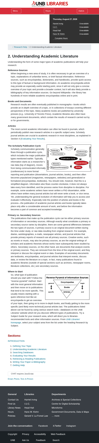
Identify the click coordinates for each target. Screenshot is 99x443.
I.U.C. (55, 27)
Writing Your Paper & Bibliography (29, 362)
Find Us (11, 403)
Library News (14, 407)
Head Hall (57, 30)
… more (55, 415)
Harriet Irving (58, 24)
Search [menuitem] (56, 440)
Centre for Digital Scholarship (66, 403)
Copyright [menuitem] (12, 434)
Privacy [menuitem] (25, 434)
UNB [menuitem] (12, 440)
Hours (48, 11)
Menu (15, 11)
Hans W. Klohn (59, 34)
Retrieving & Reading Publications (29, 359)
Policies (11, 415)
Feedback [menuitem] (41, 440)
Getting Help (19, 365)
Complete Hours (61, 38)
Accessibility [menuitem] (40, 434)
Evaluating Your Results (32, 139)
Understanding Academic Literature (30, 349)
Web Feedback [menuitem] (58, 434)
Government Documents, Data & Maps (70, 411)
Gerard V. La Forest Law (36, 415)
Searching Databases (23, 352)
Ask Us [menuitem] (25, 440)
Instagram (71, 425)
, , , (20, 379)
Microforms (57, 407)
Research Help (20, 47)
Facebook (43, 425)
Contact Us (13, 399)
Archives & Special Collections (66, 399)
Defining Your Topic (22, 346)
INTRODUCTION (16, 341)
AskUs (81, 11)
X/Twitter (57, 425)
